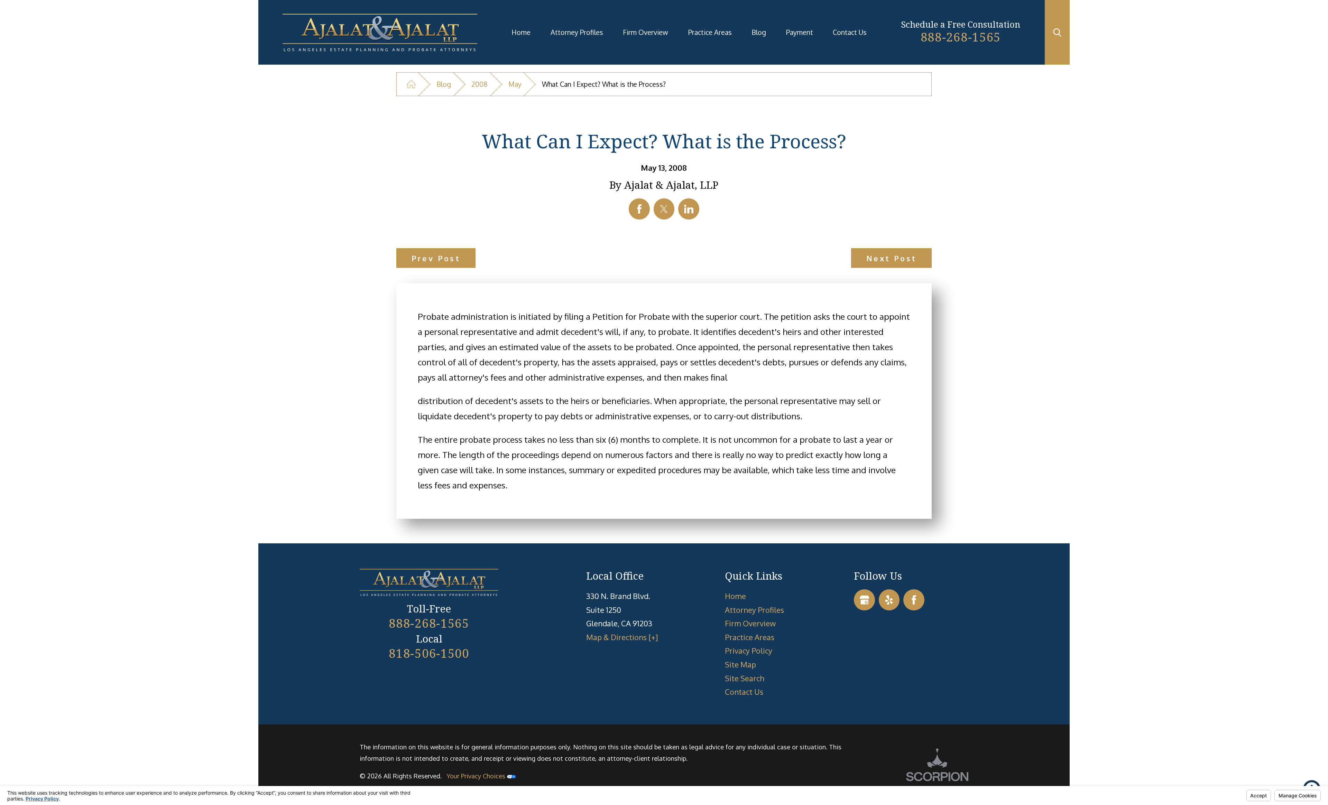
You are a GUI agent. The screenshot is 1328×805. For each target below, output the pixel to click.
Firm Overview (645, 32)
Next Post (891, 258)
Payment (799, 32)
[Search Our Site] (1057, 32)
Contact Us (850, 32)
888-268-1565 (961, 37)
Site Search (744, 678)
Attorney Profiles (577, 32)
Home (521, 32)
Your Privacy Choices (477, 776)
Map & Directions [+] (622, 637)
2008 (479, 84)
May (515, 84)
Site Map (740, 664)
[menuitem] (521, 32)
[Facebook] (913, 599)
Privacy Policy (748, 650)
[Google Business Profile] (864, 599)
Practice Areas (710, 32)
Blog (758, 32)
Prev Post (436, 258)
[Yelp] (889, 599)
